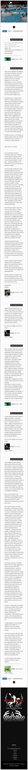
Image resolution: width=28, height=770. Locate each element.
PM (21, 59)
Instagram (15, 757)
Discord (15, 750)
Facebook (15, 755)
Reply (4, 31)
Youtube (15, 753)
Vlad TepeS (17, 333)
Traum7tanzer (19, 669)
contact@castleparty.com (14, 748)
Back (9, 31)
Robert (17, 59)
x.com (15, 752)
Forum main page (17, 31)
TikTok (15, 759)
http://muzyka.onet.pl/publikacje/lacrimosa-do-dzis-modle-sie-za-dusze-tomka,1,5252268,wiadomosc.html (14, 44)
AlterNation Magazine (14, 765)
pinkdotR (17, 292)
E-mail (7, 296)
